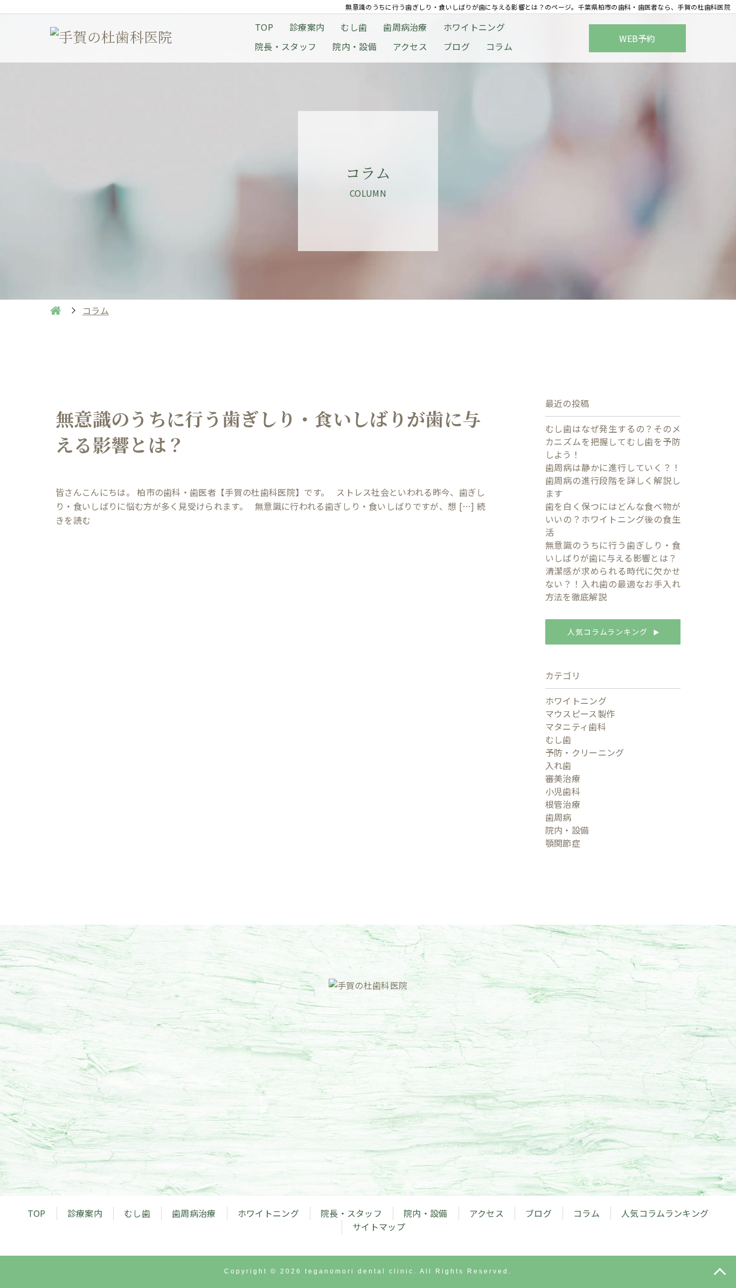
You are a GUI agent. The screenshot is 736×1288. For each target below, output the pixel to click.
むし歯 (354, 26)
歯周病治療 (405, 26)
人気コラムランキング (612, 631)
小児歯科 (562, 791)
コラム (499, 46)
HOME (55, 310)
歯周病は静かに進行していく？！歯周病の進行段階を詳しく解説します (613, 480)
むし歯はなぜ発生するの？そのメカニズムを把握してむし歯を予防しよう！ (613, 441)
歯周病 (558, 817)
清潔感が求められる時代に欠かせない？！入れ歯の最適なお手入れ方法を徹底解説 (613, 583)
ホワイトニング (474, 26)
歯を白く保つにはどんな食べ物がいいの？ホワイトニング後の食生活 (613, 519)
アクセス (410, 46)
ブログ (456, 46)
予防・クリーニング (584, 752)
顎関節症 (562, 842)
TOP (264, 26)
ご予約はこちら (480, 1110)
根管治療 (562, 804)
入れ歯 (558, 765)
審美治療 (562, 778)
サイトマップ (378, 1226)
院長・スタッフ (285, 46)
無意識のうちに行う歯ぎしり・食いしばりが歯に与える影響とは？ (613, 551)
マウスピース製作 (580, 713)
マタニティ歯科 (575, 726)
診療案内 (306, 26)
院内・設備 (354, 46)
